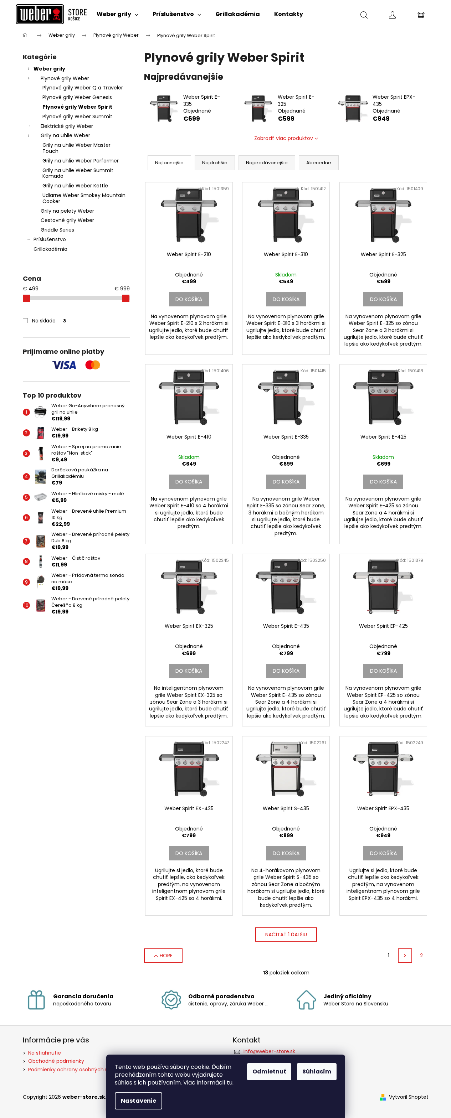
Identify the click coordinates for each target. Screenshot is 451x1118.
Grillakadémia (50, 249)
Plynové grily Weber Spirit (77, 106)
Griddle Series (57, 229)
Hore (166, 955)
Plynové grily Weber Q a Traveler (82, 87)
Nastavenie (138, 1101)
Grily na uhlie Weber (65, 135)
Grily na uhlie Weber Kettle (75, 185)
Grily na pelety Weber (67, 210)
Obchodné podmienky (56, 1061)
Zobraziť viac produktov (283, 138)
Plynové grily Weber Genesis (77, 97)
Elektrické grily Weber (67, 126)
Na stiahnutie (44, 1052)
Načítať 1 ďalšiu (286, 934)
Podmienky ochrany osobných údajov (75, 1069)
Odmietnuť (269, 1071)
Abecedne (318, 162)
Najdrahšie (214, 162)
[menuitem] (117, 14)
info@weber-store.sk (269, 1051)
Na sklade (49, 320)
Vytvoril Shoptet (409, 1097)
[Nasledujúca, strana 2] (405, 955)
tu (229, 1082)
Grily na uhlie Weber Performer (80, 160)
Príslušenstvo (50, 239)
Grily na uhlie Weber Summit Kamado (77, 173)
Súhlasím (316, 1071)
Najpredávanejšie (267, 162)
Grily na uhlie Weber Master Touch (76, 148)
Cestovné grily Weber (67, 220)
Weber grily (49, 68)
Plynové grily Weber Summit (77, 116)
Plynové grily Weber (65, 78)
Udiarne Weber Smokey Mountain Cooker (83, 198)
